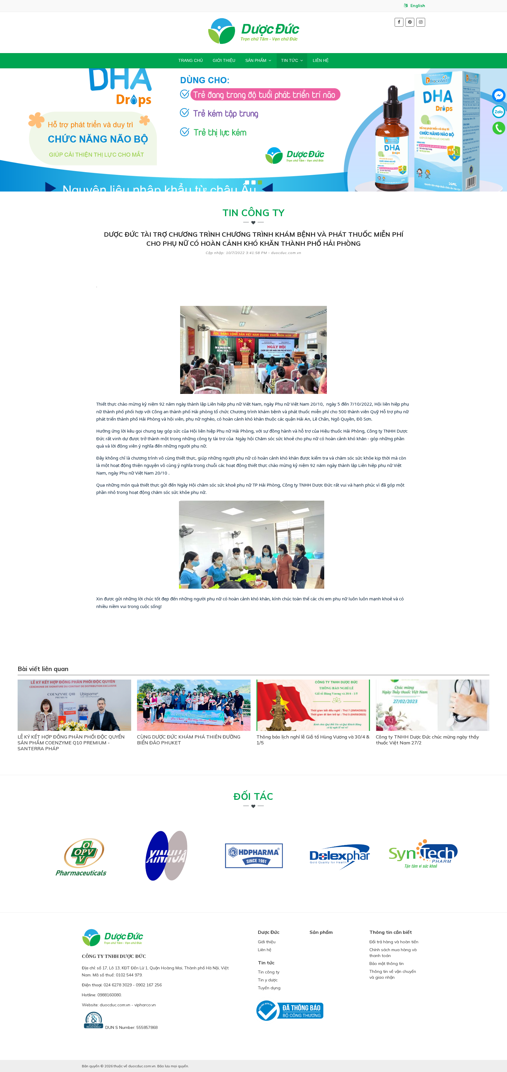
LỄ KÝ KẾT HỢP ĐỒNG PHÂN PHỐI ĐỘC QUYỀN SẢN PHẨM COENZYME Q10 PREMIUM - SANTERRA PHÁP (71, 742)
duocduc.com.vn (115, 1004)
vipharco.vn (145, 1004)
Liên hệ (321, 60)
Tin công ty (253, 213)
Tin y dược (268, 980)
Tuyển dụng (269, 987)
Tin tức (289, 60)
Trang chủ (190, 60)
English (417, 5)
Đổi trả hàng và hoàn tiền (393, 941)
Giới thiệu (224, 60)
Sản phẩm (255, 60)
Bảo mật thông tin (386, 963)
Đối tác (253, 796)
